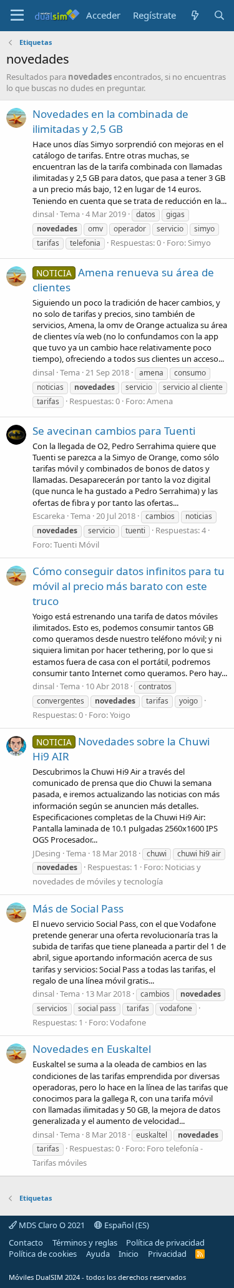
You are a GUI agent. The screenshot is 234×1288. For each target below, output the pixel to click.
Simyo (199, 242)
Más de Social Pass (78, 908)
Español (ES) (125, 1225)
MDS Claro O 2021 (51, 1225)
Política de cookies (43, 1253)
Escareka (48, 515)
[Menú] (17, 15)
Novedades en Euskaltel (91, 1049)
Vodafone (128, 1022)
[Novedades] (194, 15)
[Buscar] (219, 15)
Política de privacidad (165, 1242)
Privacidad (167, 1253)
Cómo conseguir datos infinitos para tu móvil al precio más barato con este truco (128, 586)
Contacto (26, 1242)
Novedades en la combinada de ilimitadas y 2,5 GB (110, 121)
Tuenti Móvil (76, 544)
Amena (160, 401)
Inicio (129, 1253)
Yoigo (120, 714)
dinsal (43, 214)
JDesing (46, 853)
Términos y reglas (84, 1242)
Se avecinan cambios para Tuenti (113, 431)
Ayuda (98, 1253)
